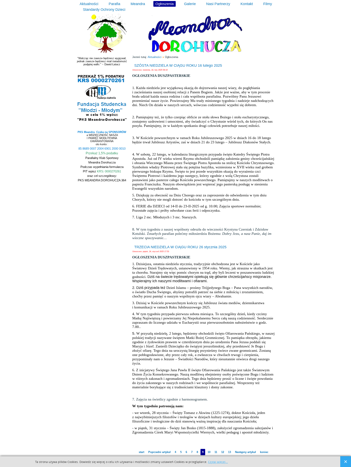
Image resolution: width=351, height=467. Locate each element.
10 (209, 452)
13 (229, 452)
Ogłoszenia (164, 4)
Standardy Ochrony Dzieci (104, 10)
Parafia (114, 4)
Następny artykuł (245, 452)
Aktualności (89, 4)
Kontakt (246, 4)
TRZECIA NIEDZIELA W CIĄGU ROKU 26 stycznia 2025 (180, 247)
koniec (264, 452)
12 (222, 452)
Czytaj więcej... (218, 462)
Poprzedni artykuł (159, 452)
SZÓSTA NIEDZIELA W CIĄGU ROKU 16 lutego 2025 (178, 65)
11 (215, 452)
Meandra (138, 4)
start (141, 452)
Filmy (267, 4)
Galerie (190, 4)
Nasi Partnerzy (218, 4)
